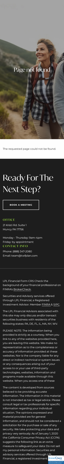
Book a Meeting (21, 205)
